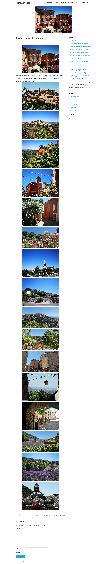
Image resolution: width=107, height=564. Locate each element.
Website (18, 552)
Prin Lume (49, 2)
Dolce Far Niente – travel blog (76, 105)
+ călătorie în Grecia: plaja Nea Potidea (78, 72)
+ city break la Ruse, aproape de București (79, 75)
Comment (18, 528)
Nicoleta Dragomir (26, 41)
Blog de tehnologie (74, 96)
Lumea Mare (73, 107)
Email (17, 548)
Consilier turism (73, 104)
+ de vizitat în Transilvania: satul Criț (78, 76)
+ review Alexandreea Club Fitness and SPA (79, 78)
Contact (56, 2)
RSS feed (77, 2)
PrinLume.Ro (23, 2)
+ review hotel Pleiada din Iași (76, 70)
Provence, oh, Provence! (75, 58)
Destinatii (63, 2)
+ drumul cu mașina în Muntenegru (78, 69)
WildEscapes (73, 110)
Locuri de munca (85, 2)
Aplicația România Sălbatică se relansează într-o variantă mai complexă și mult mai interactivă (36, 514)
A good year (32, 75)
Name (17, 545)
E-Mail (70, 118)
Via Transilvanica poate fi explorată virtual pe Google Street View (49, 515)
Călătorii (33, 41)
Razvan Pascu (73, 108)
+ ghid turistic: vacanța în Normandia (78, 73)
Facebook (70, 2)
